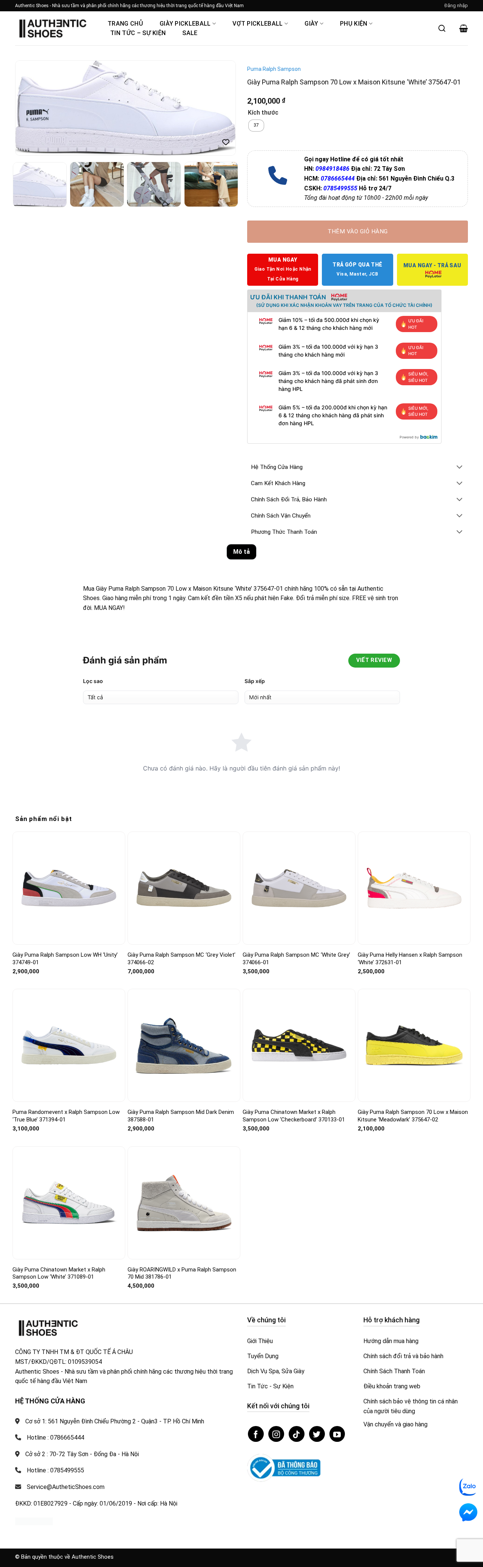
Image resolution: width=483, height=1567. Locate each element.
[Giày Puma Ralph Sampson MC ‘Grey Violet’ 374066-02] (183, 888)
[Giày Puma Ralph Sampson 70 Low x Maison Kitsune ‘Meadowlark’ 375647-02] (414, 1045)
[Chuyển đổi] (459, 468)
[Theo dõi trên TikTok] (297, 1434)
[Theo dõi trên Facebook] (256, 1434)
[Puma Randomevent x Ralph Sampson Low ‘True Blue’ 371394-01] (68, 1045)
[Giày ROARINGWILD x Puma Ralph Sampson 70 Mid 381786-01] (183, 1202)
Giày (311, 23)
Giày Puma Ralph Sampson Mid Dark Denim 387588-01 (181, 1116)
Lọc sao (93, 681)
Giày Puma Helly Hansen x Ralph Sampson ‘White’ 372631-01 (410, 958)
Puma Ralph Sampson (274, 69)
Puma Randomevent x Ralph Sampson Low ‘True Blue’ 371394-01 (66, 1116)
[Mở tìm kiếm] (442, 28)
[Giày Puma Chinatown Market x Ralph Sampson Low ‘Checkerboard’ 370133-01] (299, 1045)
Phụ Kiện (354, 23)
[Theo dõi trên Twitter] (317, 1434)
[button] (456, 5)
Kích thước (263, 113)
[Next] (222, 108)
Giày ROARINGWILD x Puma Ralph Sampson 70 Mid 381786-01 (182, 1273)
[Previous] (29, 108)
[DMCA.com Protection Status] (34, 1520)
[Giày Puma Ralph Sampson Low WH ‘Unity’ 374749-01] (68, 888)
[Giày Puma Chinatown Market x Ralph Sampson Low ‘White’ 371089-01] (68, 1202)
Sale (189, 33)
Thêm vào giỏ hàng (358, 231)
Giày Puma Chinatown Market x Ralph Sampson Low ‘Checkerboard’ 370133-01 (294, 1116)
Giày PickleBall (185, 23)
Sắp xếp (255, 681)
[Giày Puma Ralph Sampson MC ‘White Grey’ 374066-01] (299, 888)
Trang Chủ (125, 23)
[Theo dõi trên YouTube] (337, 1434)
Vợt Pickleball (257, 23)
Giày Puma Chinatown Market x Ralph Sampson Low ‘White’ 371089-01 (58, 1273)
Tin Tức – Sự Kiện (138, 33)
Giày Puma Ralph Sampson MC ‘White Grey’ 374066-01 (296, 958)
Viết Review (374, 660)
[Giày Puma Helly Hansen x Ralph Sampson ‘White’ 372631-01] (414, 888)
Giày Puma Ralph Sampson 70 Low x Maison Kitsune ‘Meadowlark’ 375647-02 (413, 1116)
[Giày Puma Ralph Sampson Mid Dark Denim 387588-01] (183, 1045)
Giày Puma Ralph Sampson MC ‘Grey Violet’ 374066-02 (181, 958)
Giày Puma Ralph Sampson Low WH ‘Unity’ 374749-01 (65, 958)
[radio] (256, 125)
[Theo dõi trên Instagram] (276, 1434)
